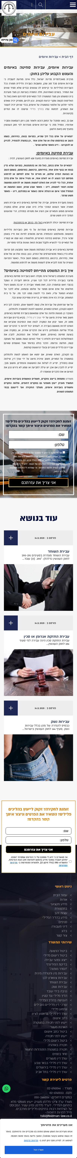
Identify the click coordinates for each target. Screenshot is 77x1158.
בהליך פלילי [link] (37, 109)
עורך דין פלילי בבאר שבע (50, 1063)
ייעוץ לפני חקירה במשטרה (50, 1022)
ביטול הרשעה (58, 951)
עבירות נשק (59, 986)
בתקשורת (61, 908)
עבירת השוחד (58, 982)
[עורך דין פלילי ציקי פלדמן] (8, 8)
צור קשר (61, 935)
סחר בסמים (60, 1054)
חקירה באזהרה (57, 1045)
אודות (63, 899)
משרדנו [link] (69, 378)
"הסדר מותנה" (58, 968)
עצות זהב (60, 913)
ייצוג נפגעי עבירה (56, 959)
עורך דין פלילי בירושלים (51, 1067)
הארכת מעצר (58, 1027)
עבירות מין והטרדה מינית (51, 973)
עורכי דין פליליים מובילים (50, 1004)
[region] (38, 1138)
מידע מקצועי (58, 904)
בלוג (64, 931)
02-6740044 (54, 1088)
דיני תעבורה (59, 926)
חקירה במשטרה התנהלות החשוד (46, 1049)
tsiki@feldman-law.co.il (56, 1116)
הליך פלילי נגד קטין (54, 995)
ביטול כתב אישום (55, 1031)
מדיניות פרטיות (31, 1140)
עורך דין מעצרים (56, 1058)
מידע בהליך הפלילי (54, 917)
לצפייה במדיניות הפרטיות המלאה (53, 475)
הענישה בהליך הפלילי (53, 1000)
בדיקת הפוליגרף (56, 964)
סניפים (63, 922)
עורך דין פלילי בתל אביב (51, 1071)
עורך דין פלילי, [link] (33, 317)
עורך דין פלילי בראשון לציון (49, 1013)
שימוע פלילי (59, 1009)
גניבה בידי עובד (57, 991)
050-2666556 (41, 1097)
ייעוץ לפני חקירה (56, 1036)
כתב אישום (60, 1018)
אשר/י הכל (38, 1149)
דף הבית (67, 57)
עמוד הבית (60, 895)
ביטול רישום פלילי (55, 955)
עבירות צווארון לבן (55, 977)
